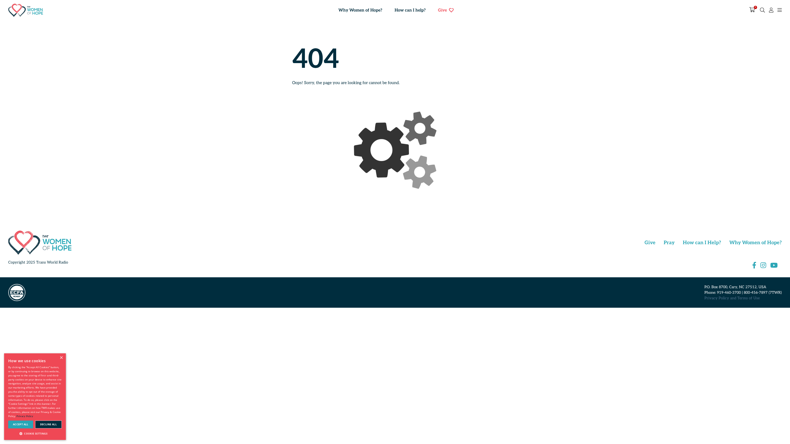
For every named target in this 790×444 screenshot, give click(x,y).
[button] (35, 433)
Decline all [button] (48, 424)
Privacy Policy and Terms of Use (732, 298)
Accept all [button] (20, 424)
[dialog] (35, 396)
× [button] (61, 357)
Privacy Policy (24, 416)
